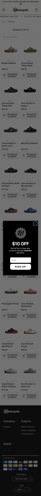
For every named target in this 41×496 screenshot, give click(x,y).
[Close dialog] (35, 224)
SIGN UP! (20, 266)
